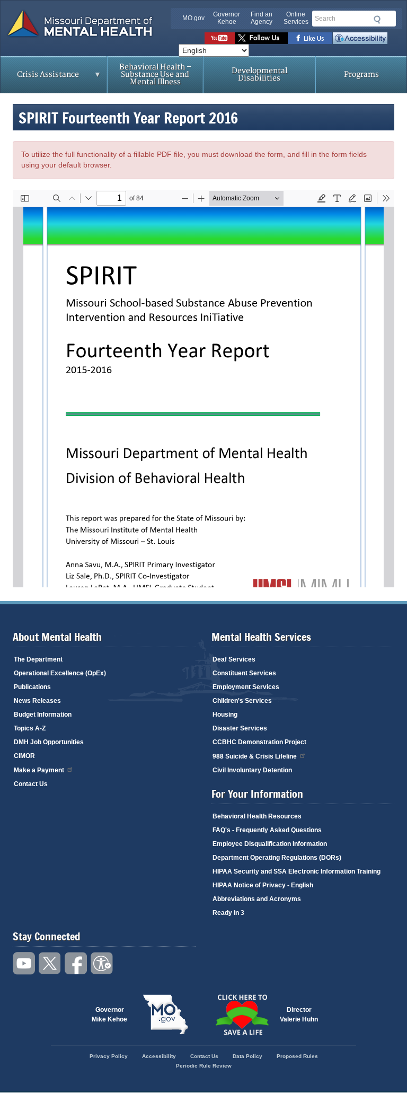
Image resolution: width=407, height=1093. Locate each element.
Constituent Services (244, 673)
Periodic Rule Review (204, 1066)
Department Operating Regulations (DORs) (277, 857)
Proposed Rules (297, 1056)
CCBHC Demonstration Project (259, 742)
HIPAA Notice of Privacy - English (263, 885)
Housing (225, 714)
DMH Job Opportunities (49, 742)
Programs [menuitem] (361, 74)
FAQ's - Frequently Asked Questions (267, 830)
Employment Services (246, 687)
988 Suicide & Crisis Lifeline (255, 756)
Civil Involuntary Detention (252, 770)
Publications (32, 687)
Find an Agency (261, 18)
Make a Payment (39, 770)
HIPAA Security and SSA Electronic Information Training (297, 871)
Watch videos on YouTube (220, 38)
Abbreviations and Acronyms (257, 899)
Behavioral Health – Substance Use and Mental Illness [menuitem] (155, 74)
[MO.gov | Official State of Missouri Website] (165, 1014)
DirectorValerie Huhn (299, 1014)
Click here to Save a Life (242, 1014)
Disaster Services (240, 728)
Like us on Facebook (310, 38)
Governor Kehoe (226, 18)
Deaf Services (234, 659)
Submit (375, 20)
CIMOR (24, 756)
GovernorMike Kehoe (109, 1014)
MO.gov (193, 18)
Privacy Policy (109, 1056)
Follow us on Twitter (261, 38)
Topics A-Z (30, 728)
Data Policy (247, 1056)
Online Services (296, 18)
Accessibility (360, 38)
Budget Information (43, 714)
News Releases (37, 700)
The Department (38, 659)
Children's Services (242, 700)
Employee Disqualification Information (270, 844)
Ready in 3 (228, 912)
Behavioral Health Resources (257, 816)
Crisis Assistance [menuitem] (40, 78)
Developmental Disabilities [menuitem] (259, 74)
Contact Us (31, 784)
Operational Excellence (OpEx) (60, 673)
